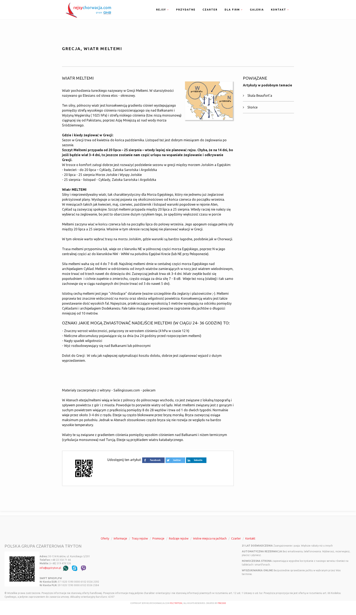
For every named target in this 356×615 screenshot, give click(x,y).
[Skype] (74, 568)
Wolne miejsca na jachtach (210, 538)
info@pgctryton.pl (50, 568)
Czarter (210, 9)
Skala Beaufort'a (259, 95)
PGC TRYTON (176, 603)
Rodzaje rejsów (179, 538)
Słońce (252, 107)
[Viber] (83, 568)
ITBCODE (222, 603)
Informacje (120, 538)
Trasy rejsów (140, 538)
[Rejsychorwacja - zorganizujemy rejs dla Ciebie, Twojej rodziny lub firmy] (87, 9)
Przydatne (186, 9)
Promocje (158, 538)
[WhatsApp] (66, 568)
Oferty (105, 538)
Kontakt (250, 538)
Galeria (257, 9)
